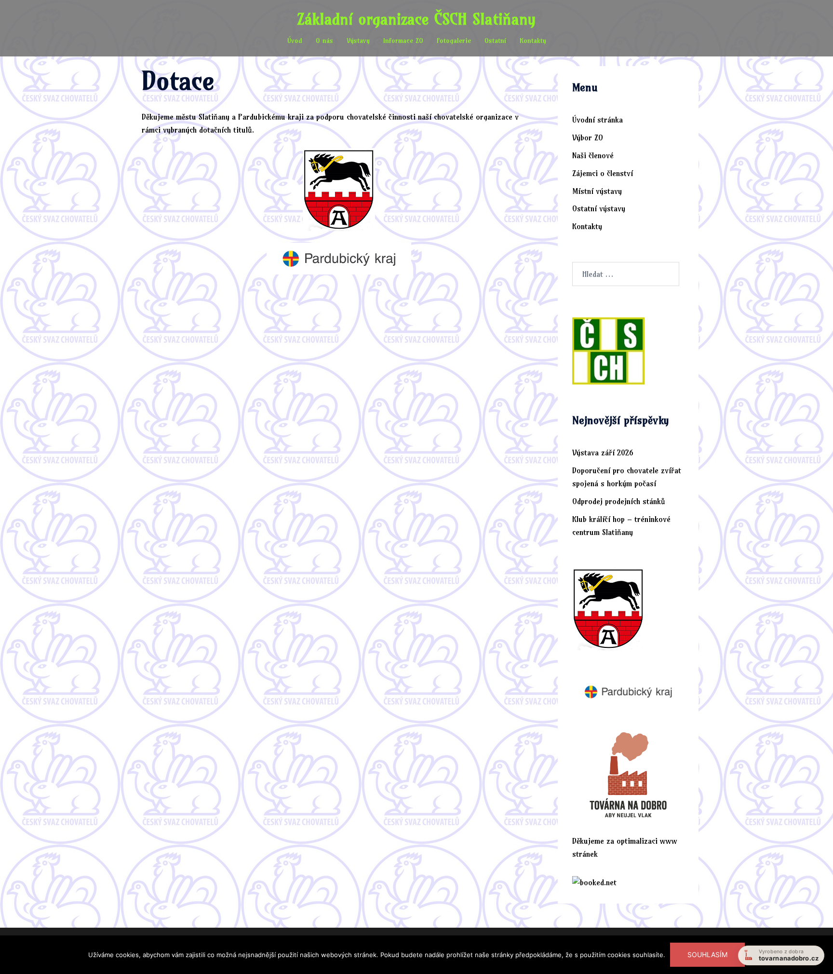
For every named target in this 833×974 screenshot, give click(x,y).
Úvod (294, 40)
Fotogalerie (454, 40)
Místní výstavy (597, 191)
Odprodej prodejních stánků (618, 501)
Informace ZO (403, 40)
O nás (324, 40)
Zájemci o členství (602, 173)
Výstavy (358, 40)
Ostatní (495, 40)
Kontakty (533, 40)
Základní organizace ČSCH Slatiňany (416, 18)
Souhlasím (707, 954)
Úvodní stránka (597, 119)
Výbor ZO (587, 137)
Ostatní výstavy (598, 208)
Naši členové (593, 155)
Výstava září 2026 (602, 452)
